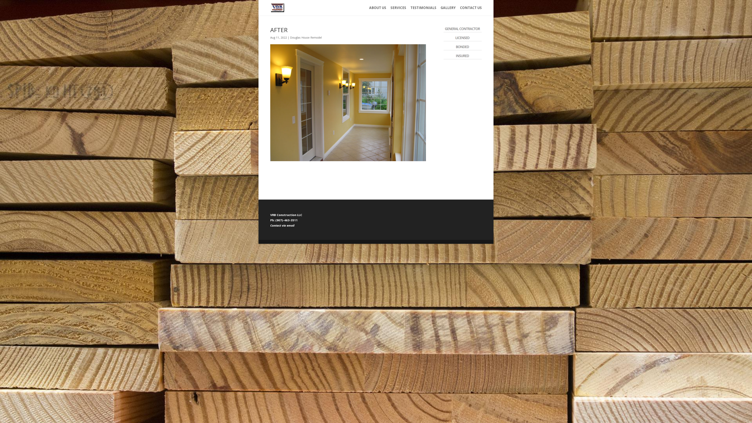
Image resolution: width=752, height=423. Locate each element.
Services (398, 8)
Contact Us (471, 8)
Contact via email (282, 225)
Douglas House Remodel (306, 37)
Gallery (448, 8)
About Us (377, 8)
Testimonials (423, 8)
